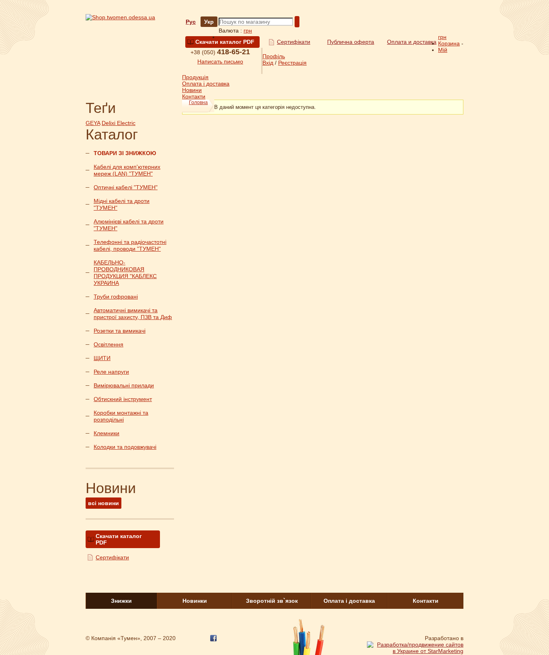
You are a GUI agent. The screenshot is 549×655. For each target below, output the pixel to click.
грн (248, 30)
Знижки (121, 601)
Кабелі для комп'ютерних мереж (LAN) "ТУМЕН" (127, 170)
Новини (192, 90)
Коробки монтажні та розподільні (121, 416)
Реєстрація (292, 62)
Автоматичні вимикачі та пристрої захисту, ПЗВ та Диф (133, 313)
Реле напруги (111, 371)
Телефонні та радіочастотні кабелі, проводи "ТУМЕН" (130, 245)
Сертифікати (293, 42)
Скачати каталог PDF (224, 42)
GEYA (93, 123)
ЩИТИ (102, 358)
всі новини (103, 503)
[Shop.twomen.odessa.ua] (120, 17)
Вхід (267, 62)
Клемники (106, 433)
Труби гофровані (116, 296)
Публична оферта (350, 42)
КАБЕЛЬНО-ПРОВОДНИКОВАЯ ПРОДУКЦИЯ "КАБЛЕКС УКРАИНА (125, 272)
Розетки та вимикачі (119, 331)
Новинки (194, 601)
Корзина (449, 43)
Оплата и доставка (411, 42)
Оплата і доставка (205, 83)
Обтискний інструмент (123, 399)
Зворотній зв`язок (272, 601)
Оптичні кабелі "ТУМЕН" (126, 187)
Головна (198, 102)
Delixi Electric (118, 123)
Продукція (195, 77)
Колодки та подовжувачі (125, 447)
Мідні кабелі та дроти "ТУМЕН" (122, 204)
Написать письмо (220, 61)
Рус (191, 21)
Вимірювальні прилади (124, 385)
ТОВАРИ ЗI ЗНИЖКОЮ (125, 153)
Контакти (193, 96)
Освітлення (108, 344)
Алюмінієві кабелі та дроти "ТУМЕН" (129, 224)
